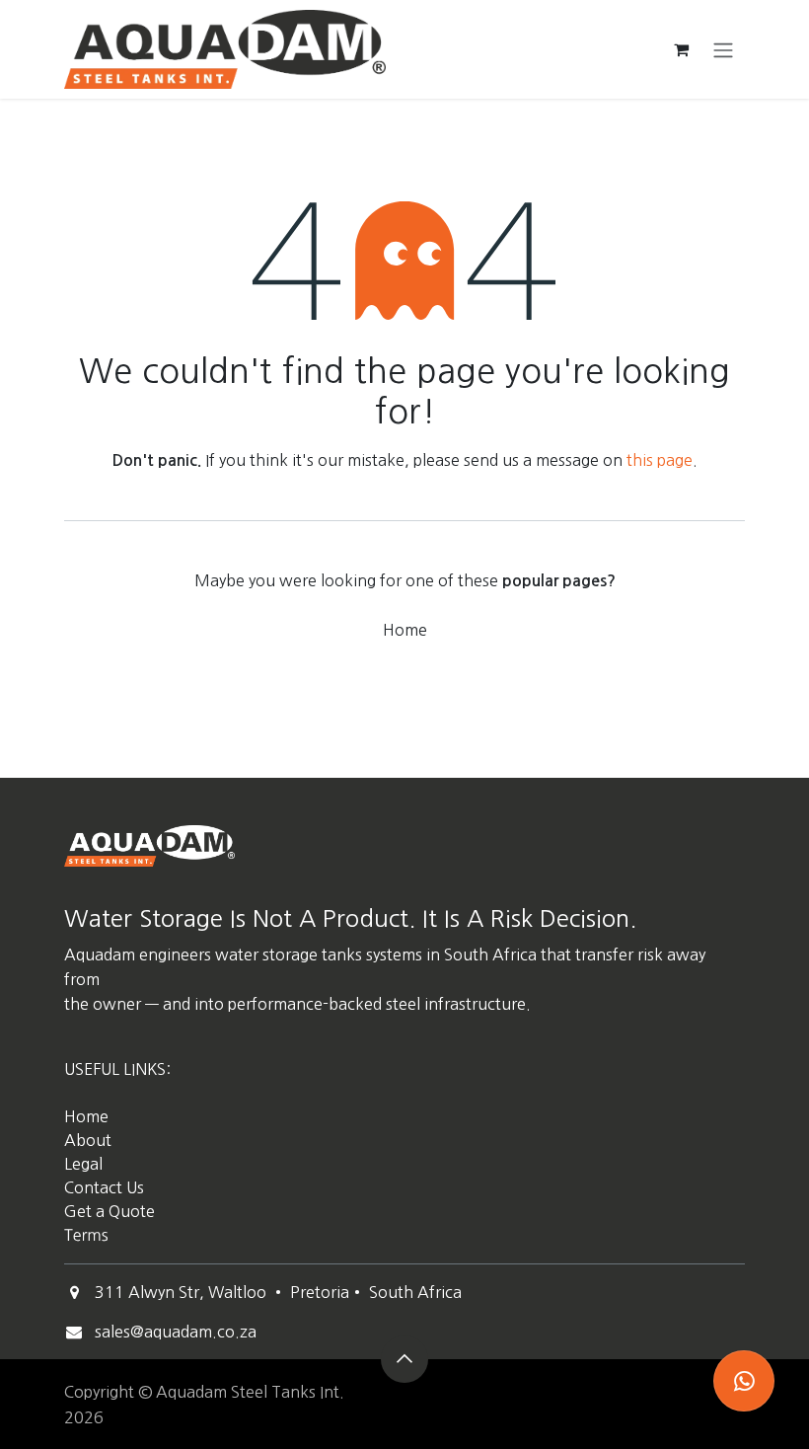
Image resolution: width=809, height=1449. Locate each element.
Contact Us (104, 1187)
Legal (83, 1164)
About (87, 1140)
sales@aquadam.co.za (176, 1331)
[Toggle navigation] (723, 49)
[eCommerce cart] (680, 49)
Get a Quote (111, 1211)
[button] (404, 1359)
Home (405, 630)
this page (659, 460)
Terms (86, 1236)
